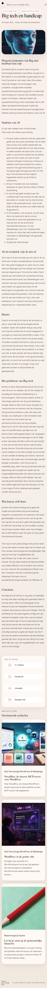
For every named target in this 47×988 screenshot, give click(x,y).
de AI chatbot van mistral (31, 565)
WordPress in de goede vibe (19, 856)
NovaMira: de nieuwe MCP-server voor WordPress (22, 778)
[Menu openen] (45, 4)
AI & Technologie (10, 11)
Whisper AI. (37, 580)
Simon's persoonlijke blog (18, 4)
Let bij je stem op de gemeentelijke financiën (23, 942)
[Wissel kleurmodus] (2, 3)
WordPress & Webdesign (31, 771)
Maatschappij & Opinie (31, 11)
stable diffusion (12, 565)
